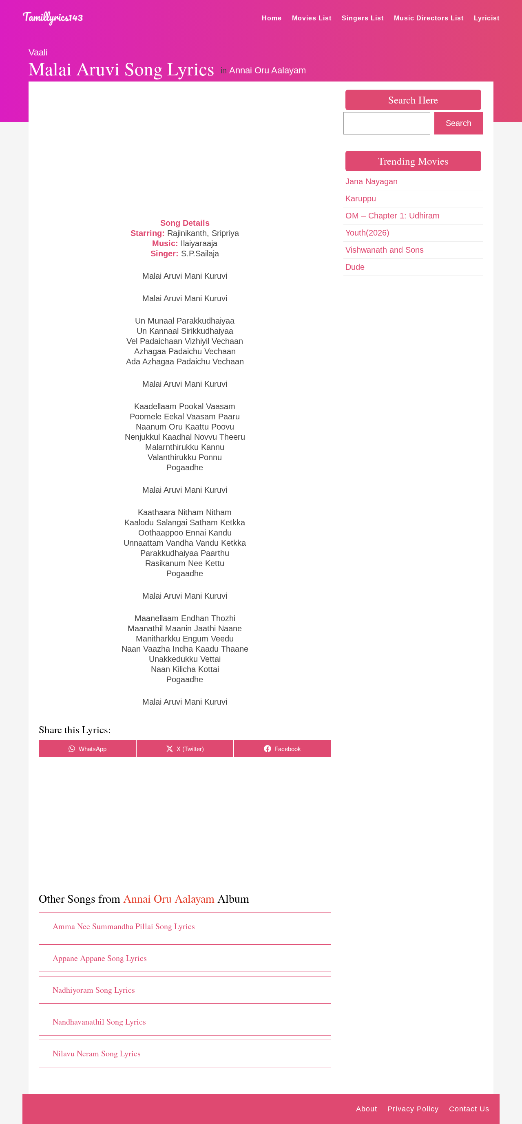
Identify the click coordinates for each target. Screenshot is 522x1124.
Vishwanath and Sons (384, 249)
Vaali (38, 52)
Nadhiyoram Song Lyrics (94, 989)
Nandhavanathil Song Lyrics (99, 1021)
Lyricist (487, 18)
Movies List (312, 18)
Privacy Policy (413, 1109)
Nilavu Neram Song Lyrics (97, 1053)
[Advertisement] (185, 149)
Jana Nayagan (371, 181)
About (366, 1109)
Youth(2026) (367, 232)
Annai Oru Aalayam (267, 70)
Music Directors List (429, 18)
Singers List (363, 18)
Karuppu (360, 198)
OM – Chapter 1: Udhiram (392, 215)
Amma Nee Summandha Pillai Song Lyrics (124, 926)
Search (458, 123)
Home (272, 18)
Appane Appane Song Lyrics (100, 957)
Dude (355, 266)
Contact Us (469, 1109)
